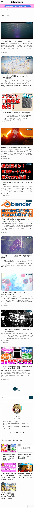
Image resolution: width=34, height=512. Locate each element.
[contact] (23, 433)
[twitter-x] (11, 433)
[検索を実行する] (31, 397)
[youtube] (17, 433)
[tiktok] (14, 433)
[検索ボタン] (32, 2)
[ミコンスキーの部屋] (17, 2)
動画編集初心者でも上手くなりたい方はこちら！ (18, 6)
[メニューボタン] (2, 2)
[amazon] (20, 433)
